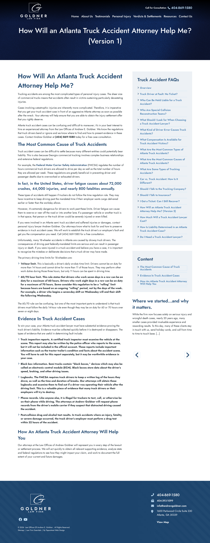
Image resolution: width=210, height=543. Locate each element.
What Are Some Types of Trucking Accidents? (160, 171)
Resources (170, 16)
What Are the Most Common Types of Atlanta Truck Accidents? (161, 151)
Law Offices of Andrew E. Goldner (39, 527)
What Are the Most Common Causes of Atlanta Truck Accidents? (162, 161)
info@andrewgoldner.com (172, 506)
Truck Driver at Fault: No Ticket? (159, 94)
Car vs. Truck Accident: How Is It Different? (159, 181)
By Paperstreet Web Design (54, 530)
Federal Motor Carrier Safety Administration (61, 165)
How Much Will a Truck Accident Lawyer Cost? (163, 219)
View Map (163, 522)
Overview (145, 88)
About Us (87, 16)
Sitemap (21, 530)
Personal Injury (121, 16)
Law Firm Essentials (33, 530)
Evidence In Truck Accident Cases (159, 275)
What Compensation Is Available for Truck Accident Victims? (160, 141)
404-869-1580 (181, 8)
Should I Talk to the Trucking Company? (163, 189)
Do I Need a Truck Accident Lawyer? (161, 237)
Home (75, 16)
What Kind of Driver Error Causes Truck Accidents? (163, 131)
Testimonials (102, 16)
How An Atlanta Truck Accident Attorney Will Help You (163, 282)
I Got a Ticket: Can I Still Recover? (160, 201)
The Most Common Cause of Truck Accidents (160, 268)
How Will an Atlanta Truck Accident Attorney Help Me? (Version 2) (160, 209)
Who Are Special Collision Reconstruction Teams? (155, 112)
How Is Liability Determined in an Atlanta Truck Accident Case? (163, 229)
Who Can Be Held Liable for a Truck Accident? (161, 102)
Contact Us (185, 16)
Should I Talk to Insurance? (155, 195)
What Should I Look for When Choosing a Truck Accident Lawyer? (163, 121)
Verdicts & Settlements (147, 16)
